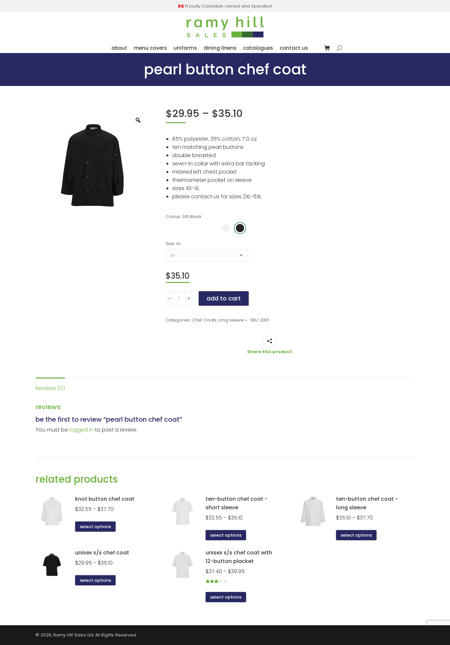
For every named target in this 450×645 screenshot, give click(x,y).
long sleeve (231, 320)
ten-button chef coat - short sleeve (236, 503)
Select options (95, 526)
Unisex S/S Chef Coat (102, 552)
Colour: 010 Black (183, 216)
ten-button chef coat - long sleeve (367, 503)
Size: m (173, 243)
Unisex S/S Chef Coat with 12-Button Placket (239, 557)
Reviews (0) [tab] (50, 388)
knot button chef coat (104, 499)
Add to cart (224, 298)
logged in (81, 430)
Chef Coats (204, 320)
